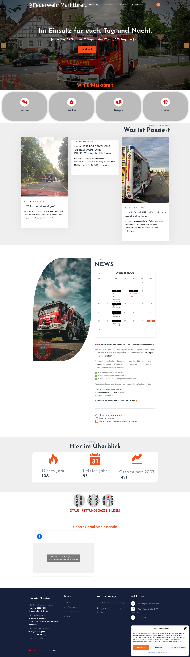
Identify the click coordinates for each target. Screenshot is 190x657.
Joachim (28, 201)
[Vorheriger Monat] (99, 273)
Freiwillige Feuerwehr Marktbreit (41, 651)
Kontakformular (152, 652)
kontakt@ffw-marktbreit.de (111, 389)
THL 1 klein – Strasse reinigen (39, 629)
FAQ (68, 616)
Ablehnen (158, 647)
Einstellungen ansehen (177, 647)
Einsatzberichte (139, 5)
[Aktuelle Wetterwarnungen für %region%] (112, 610)
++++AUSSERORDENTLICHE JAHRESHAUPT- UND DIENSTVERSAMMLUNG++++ (92, 150)
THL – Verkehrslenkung (37, 615)
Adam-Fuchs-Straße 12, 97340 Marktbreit (146, 611)
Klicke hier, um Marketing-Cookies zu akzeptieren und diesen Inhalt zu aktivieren (64, 558)
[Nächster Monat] (151, 273)
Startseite (93, 5)
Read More (31, 223)
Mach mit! (87, 49)
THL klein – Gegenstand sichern (40, 605)
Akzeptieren (141, 647)
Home (68, 603)
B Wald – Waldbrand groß (39, 206)
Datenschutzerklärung (164, 652)
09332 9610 (141, 618)
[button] (186, 629)
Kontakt (124, 5)
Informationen (109, 5)
